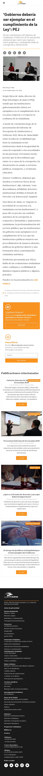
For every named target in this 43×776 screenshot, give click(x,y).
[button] (4, 52)
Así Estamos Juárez (34, 380)
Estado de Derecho (19, 290)
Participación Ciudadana (13, 651)
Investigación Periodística (13, 692)
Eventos (7, 733)
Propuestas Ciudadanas (12, 727)
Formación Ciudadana (33, 523)
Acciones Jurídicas (10, 682)
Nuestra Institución (11, 611)
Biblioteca (7, 730)
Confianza (8, 290)
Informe (30, 290)
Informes (7, 714)
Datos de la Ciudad (10, 697)
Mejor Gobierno (35, 467)
